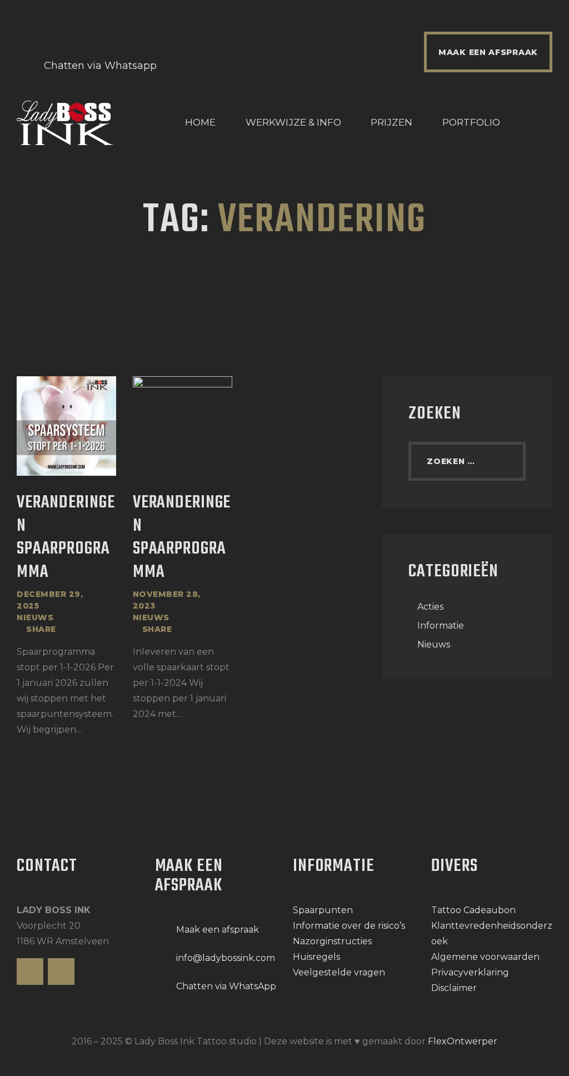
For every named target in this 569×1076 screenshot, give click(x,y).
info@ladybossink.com (225, 958)
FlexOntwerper (462, 1041)
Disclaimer (454, 988)
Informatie (440, 625)
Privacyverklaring (470, 972)
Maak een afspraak (217, 929)
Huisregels (316, 957)
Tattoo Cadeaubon (473, 910)
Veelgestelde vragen (339, 972)
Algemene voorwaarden (485, 957)
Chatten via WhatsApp (226, 986)
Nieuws (35, 617)
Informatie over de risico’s (349, 925)
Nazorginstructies (332, 941)
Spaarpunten (323, 910)
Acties (430, 606)
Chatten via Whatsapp (100, 65)
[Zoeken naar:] (467, 461)
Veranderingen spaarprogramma (65, 538)
